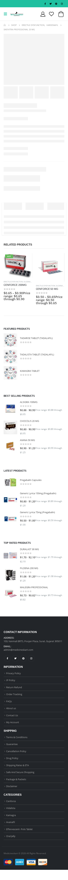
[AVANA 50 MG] (10, 446)
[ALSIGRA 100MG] (10, 408)
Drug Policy (12, 758)
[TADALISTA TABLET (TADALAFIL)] (10, 356)
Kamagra (11, 815)
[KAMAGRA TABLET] (10, 373)
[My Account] (43, 13)
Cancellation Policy (16, 751)
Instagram (31, 658)
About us (11, 708)
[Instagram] (61, 3)
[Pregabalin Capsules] (10, 482)
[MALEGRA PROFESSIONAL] (10, 594)
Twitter (15, 658)
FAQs (9, 701)
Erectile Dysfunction (13, 282)
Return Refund (14, 687)
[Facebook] (45, 3)
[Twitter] (50, 3)
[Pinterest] (56, 3)
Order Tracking (14, 694)
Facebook (7, 658)
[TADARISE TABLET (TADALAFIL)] (10, 340)
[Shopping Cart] (60, 15)
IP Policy (10, 680)
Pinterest (23, 658)
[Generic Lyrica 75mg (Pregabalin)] (10, 519)
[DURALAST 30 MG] (10, 556)
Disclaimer (11, 786)
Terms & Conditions (16, 737)
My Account (12, 722)
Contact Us (12, 715)
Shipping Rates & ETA (17, 765)
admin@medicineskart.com (18, 649)
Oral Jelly (10, 836)
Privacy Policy (13, 673)
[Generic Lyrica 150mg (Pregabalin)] (10, 500)
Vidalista (10, 808)
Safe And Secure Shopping (20, 772)
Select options (26, 259)
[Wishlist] (51, 13)
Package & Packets (16, 779)
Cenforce (11, 801)
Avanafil (10, 822)
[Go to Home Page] (5, 25)
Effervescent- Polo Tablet (19, 829)
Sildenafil (28, 282)
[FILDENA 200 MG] (10, 574)
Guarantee (12, 744)
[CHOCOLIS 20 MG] (10, 427)
